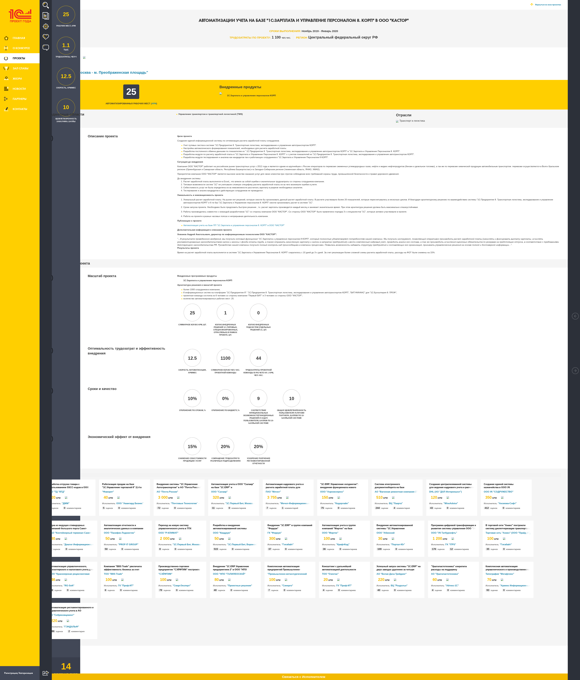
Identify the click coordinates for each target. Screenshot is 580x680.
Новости (19, 88)
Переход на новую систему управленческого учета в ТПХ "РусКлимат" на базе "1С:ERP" (175, 527)
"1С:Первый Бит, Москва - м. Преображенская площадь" (97, 72)
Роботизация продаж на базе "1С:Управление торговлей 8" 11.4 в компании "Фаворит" (122, 486)
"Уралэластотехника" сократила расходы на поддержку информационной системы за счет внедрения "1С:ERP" (450, 568)
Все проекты (46, 16)
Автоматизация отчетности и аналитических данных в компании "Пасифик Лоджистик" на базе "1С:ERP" (126, 527)
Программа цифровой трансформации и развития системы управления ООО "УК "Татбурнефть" (453, 527)
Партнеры (19, 99)
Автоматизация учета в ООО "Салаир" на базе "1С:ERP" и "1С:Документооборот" (232, 486)
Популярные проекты (46, 37)
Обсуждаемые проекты (46, 47)
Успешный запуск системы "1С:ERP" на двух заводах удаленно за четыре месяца (398, 568)
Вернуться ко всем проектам (548, 4)
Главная (19, 38)
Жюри (17, 78)
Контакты (20, 109)
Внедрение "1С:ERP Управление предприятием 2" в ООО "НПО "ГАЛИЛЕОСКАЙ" (231, 568)
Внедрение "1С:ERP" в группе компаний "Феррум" (289, 527)
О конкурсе (21, 48)
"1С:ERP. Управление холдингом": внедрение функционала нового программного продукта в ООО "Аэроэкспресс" (339, 486)
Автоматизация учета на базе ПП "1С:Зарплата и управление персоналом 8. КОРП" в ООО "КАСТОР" (234, 225)
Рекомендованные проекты (46, 26)
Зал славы (20, 68)
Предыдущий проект (575, 316)
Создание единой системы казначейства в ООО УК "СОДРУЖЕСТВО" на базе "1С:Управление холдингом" (500, 486)
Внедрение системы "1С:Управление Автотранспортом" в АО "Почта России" (179, 486)
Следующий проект (575, 370)
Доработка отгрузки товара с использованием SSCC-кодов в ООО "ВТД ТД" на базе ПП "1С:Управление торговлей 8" (68, 486)
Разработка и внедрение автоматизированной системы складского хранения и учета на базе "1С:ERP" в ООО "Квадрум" (233, 527)
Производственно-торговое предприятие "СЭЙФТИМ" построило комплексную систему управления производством (179, 568)
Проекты (19, 58)
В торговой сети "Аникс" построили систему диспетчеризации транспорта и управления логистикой (508, 527)
